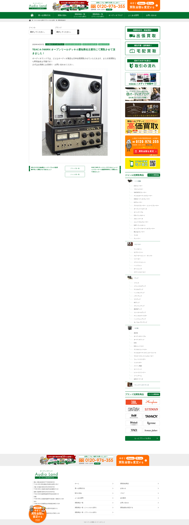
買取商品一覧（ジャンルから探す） (86, 507)
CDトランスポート (139, 215)
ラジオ (136, 235)
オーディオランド (99, 522)
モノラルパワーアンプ (140, 322)
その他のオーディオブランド (54, 44)
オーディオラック (139, 339)
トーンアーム (138, 376)
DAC (135, 343)
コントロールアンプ (140, 312)
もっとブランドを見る (142, 438)
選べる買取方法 (44, 15)
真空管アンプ (138, 309)
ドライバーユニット (140, 262)
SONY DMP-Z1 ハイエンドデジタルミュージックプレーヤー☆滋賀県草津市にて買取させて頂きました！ (104, 169)
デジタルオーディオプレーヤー (143, 195)
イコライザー (138, 362)
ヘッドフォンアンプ (140, 319)
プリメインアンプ (139, 306)
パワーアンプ (138, 296)
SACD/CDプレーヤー (140, 192)
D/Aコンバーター (139, 346)
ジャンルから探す (39, 20)
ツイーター (137, 259)
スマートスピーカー (140, 272)
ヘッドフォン (138, 265)
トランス (136, 283)
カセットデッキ (103, 44)
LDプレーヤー (138, 202)
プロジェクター (138, 189)
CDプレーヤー (138, 186)
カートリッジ (138, 369)
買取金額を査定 (146, 151)
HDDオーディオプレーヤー (142, 199)
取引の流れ (78, 493)
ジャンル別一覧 (75, 174)
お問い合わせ (151, 15)
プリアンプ (137, 299)
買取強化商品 (124, 483)
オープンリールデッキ (89, 44)
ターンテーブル (138, 212)
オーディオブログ (116, 15)
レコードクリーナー (140, 372)
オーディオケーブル (140, 336)
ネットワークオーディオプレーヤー (144, 228)
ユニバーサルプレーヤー (141, 222)
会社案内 (123, 498)
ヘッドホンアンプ (139, 292)
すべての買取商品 (154, 175)
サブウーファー (138, 252)
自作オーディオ (138, 379)
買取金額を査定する (126, 507)
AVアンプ (136, 302)
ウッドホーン (138, 249)
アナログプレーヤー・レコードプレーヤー (146, 205)
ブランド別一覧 (75, 168)
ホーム (77, 483)
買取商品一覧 (80, 15)
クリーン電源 (138, 366)
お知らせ (123, 488)
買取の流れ (62, 15)
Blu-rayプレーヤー (139, 232)
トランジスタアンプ (140, 286)
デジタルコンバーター (140, 349)
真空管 (136, 333)
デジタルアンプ (138, 289)
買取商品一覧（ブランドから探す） (86, 512)
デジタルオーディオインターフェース (145, 353)
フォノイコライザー (140, 359)
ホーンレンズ (138, 269)
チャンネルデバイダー (140, 315)
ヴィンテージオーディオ (73, 44)
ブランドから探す (50, 20)
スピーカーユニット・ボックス (143, 255)
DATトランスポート (140, 225)
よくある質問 (133, 15)
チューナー (137, 238)
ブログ (122, 493)
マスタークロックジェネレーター (144, 356)
